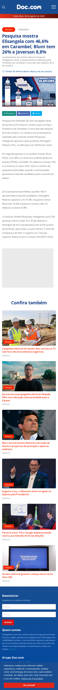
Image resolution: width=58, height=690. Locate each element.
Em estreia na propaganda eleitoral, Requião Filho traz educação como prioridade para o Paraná (26, 397)
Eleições (8, 29)
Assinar (8, 622)
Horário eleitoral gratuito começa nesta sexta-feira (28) (27, 575)
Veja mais (13, 649)
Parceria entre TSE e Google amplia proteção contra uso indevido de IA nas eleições (26, 534)
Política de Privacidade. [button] (32, 678)
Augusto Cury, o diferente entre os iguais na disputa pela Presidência (26, 493)
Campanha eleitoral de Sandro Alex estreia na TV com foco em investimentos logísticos (29, 350)
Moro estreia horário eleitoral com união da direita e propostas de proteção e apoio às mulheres (26, 446)
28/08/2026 (6, 356)
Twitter (37, 113)
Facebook (24, 113)
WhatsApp (9, 113)
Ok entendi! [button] (29, 685)
